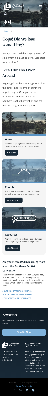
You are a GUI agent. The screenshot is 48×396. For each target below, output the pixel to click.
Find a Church (13, 200)
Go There (11, 152)
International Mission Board (16, 298)
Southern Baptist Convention (17, 291)
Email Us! (5, 357)
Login (30, 386)
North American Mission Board (17, 294)
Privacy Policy (21, 386)
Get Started (12, 248)
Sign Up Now (24, 332)
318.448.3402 (7, 360)
